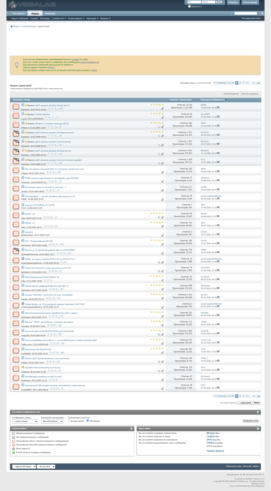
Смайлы (211, 436)
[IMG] (209, 440)
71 (59, 298)
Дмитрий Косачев (29, 254)
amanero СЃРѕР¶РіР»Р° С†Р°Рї (40, 205)
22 (59, 172)
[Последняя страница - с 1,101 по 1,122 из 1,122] (258, 83)
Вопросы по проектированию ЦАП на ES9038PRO (50, 250)
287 (190, 123)
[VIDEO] (210, 443)
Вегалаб (247, 466)
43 (191, 277)
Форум (35, 13)
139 (190, 367)
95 (60, 335)
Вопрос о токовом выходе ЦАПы (52, 123)
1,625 (189, 141)
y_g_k (24, 119)
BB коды (211, 433)
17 (62, 316)
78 (191, 385)
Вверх (256, 403)
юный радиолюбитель (31, 263)
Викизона (50, 13)
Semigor (25, 326)
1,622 (189, 151)
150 (190, 358)
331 (190, 313)
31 (191, 259)
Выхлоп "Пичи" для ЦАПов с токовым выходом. (49, 322)
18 (191, 196)
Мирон (24, 363)
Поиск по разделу (248, 94)
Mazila (24, 299)
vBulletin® (249, 479)
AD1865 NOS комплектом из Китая (42, 368)
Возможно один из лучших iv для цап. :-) (45, 187)
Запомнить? (196, 7)
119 (190, 223)
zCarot (262, 484)
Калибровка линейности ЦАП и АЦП (43, 377)
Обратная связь (234, 466)
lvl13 (23, 208)
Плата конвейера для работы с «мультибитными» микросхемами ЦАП (61, 340)
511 (190, 322)
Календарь (45, 18)
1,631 (189, 132)
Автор (27, 100)
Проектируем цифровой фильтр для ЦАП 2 (46, 286)
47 (191, 376)
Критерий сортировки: (52, 418)
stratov (24, 192)
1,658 (189, 160)
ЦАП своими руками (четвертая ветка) (54, 132)
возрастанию (77, 421)
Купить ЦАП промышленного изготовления (47, 358)
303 (190, 340)
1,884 (189, 331)
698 (190, 286)
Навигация (91, 18)
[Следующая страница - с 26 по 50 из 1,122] (253, 83)
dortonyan (25, 245)
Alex (23, 218)
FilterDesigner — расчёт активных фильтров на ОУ (50, 196)
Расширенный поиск (251, 18)
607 (61, 109)
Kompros (25, 109)
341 (190, 349)
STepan (24, 173)
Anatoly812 (26, 390)
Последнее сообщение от (213, 100)
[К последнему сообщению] (218, 108)
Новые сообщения (19, 18)
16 (63, 344)
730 (190, 250)
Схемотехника (29, 26)
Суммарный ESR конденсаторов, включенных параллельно (55, 385)
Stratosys (25, 182)
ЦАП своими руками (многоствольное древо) (58, 160)
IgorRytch (25, 272)
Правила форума (215, 451)
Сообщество (58, 18)
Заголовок (17, 100)
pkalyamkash (27, 235)
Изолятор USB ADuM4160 (38, 349)
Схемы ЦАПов (42, 114)
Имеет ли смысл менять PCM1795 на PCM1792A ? (50, 259)
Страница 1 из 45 (225, 83)
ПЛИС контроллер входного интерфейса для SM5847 (52, 178)
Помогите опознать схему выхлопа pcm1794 (48, 268)
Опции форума (75, 18)
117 (190, 187)
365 (190, 241)
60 (191, 114)
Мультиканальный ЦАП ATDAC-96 (42, 277)
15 (60, 127)
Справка (34, 18)
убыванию (94, 421)
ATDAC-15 (30, 214)
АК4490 (29, 232)
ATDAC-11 (30, 223)
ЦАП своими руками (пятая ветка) (52, 105)
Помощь (233, 2)
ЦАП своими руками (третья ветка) (53, 142)
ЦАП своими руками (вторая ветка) (53, 151)
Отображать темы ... (22, 418)
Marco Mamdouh (257, 486)
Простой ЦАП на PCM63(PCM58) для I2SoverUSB (49, 331)
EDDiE (24, 199)
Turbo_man (26, 345)
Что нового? (18, 13)
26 (60, 325)
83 (61, 163)
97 (191, 178)
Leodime (25, 372)
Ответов (174, 100)
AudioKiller (26, 354)
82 (61, 136)
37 (69, 253)
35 (62, 289)
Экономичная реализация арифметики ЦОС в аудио (51, 313)
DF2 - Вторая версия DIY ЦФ (39, 241)
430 (190, 169)
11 (247, 83)
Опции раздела (230, 94)
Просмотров (185, 100)
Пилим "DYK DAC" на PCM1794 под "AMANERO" (49, 295)
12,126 (189, 105)
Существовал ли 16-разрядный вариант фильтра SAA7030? (55, 304)
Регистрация (250, 2)
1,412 (189, 295)
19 (62, 244)
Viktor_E (25, 128)
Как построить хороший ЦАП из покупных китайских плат (54, 169)
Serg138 (25, 336)
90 (191, 214)
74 (191, 268)
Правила (104, 18)
